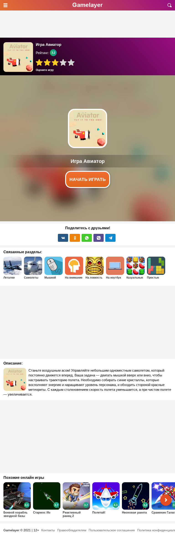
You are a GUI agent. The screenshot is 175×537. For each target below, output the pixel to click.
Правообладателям (71, 530)
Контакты (48, 530)
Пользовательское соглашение (112, 530)
